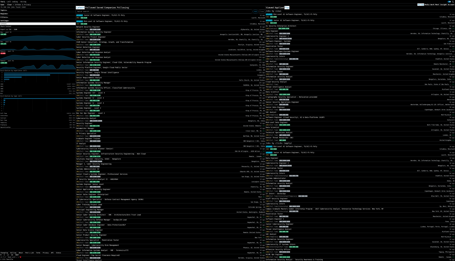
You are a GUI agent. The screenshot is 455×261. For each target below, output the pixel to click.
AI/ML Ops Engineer (274, 254)
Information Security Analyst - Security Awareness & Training (294, 260)
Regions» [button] (4, 14)
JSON (15, 29)
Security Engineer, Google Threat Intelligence (97, 72)
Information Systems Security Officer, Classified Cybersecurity (105, 88)
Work (432, 5)
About (21, 253)
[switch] (449, 1)
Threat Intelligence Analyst (278, 87)
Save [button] (2, 5)
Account (451, 5)
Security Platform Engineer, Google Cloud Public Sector (101, 67)
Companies (110, 7)
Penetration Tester (274, 46)
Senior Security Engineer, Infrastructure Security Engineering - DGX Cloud (111, 154)
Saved (100, 7)
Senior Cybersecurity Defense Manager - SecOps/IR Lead (101, 220)
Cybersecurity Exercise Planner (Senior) (94, 149)
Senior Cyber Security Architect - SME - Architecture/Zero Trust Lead (108, 215)
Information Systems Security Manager (93, 83)
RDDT (17, 255)
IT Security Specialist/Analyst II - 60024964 (97, 179)
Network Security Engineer (88, 27)
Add (255, 11)
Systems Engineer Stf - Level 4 (90, 93)
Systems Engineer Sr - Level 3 (90, 98)
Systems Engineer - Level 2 (88, 108)
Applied (279, 7)
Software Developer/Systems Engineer (282, 51)
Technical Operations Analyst (279, 132)
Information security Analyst (279, 77)
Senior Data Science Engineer (89, 230)
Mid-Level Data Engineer (277, 122)
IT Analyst (81, 144)
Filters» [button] (4, 17)
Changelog (4, 253)
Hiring (421, 5)
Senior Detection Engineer (88, 47)
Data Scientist (272, 92)
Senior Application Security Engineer (93, 189)
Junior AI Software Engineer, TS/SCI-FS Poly (100, 15)
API (52, 253)
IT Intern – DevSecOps (276, 194)
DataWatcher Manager (85, 128)
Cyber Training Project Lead (89, 204)
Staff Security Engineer (277, 199)
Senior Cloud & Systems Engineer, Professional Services (101, 174)
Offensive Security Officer (278, 249)
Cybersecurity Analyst (86, 118)
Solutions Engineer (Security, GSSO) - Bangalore (98, 159)
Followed (90, 7)
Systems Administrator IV (87, 169)
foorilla (9, 259)
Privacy (46, 253)
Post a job (29, 253)
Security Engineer (84, 123)
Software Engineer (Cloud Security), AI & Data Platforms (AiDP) (295, 117)
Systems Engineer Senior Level (90, 184)
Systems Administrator (276, 178)
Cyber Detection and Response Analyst (93, 52)
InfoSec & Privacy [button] (23, 5)
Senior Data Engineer (275, 107)
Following (123, 7)
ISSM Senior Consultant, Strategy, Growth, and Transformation (104, 42)
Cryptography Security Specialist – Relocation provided (291, 97)
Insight (443, 5)
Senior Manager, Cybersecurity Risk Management (97, 245)
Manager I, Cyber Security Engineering (93, 164)
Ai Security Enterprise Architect (281, 26)
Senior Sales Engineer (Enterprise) (92, 194)
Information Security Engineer (279, 67)
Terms (38, 253)
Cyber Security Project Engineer (91, 37)
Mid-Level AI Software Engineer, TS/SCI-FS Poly (101, 21)
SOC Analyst (271, 61)
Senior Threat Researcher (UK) (279, 138)
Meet (437, 5)
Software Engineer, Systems (278, 41)
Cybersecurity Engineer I (277, 36)
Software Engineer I (275, 219)
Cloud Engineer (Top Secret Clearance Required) (98, 255)
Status (58, 253)
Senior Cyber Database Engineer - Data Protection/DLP (101, 225)
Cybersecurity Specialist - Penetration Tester (97, 240)
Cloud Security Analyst (276, 82)
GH (12, 255)
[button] (38, 23)
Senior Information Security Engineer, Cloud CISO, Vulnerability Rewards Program (113, 62)
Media (427, 5)
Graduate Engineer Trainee (88, 139)
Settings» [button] (4, 21)
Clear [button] (10, 5)
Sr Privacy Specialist (86, 133)
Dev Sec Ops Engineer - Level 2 (90, 113)
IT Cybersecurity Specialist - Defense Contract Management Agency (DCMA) (110, 199)
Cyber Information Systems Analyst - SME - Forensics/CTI (102, 250)
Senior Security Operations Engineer (282, 102)
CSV (10, 29)
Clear (261, 11)
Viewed (270, 7)
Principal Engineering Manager (90, 210)
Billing (13, 253)
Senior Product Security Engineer (91, 235)
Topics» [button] (3, 10)
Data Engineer (272, 31)
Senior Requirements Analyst (89, 78)
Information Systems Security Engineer (93, 32)
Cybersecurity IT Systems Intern (280, 244)
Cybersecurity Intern (275, 56)
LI (8, 255)
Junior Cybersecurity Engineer (279, 224)
